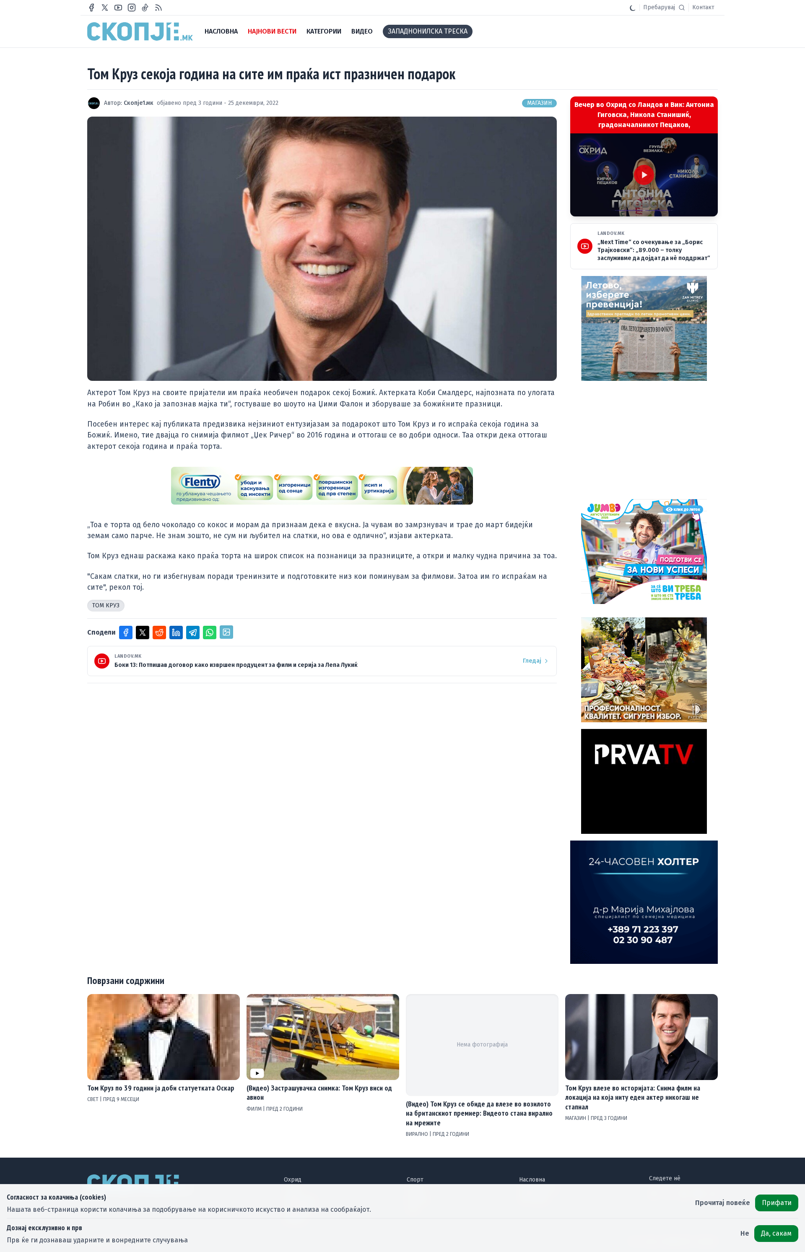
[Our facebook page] (91, 7)
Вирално (417, 1134)
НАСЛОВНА (221, 31)
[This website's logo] (140, 31)
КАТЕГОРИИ (323, 31)
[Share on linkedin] (176, 632)
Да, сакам (776, 1233)
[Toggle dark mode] (632, 7)
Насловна (532, 1179)
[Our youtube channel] (118, 7)
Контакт (703, 7)
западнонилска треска (427, 31)
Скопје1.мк (138, 103)
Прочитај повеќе (722, 1203)
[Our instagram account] (131, 7)
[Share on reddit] (159, 632)
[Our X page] (105, 7)
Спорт (415, 1179)
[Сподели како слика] (226, 632)
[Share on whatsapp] (209, 632)
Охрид (292, 1179)
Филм (255, 1109)
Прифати (777, 1203)
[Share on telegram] (193, 632)
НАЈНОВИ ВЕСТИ (272, 31)
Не (744, 1233)
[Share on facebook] (125, 632)
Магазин (539, 103)
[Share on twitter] (142, 632)
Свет (93, 1099)
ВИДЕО (362, 31)
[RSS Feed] (158, 7)
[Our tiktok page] (145, 7)
